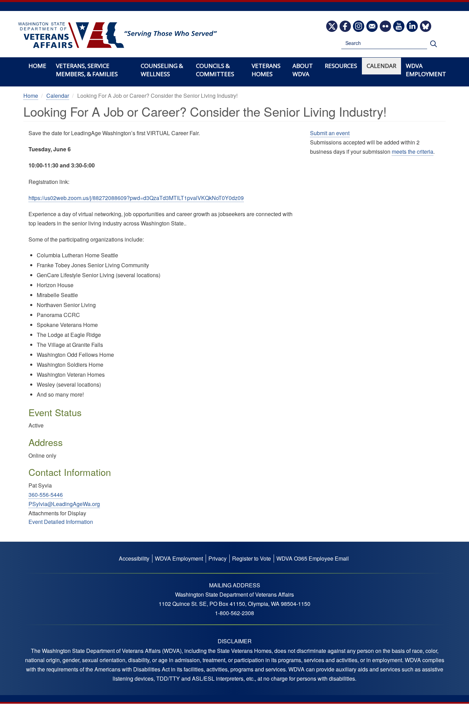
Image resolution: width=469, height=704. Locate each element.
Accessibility (134, 558)
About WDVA (303, 70)
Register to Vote (251, 558)
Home (37, 66)
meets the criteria (412, 151)
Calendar (381, 66)
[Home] (117, 35)
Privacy (217, 558)
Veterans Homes (266, 70)
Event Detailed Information (60, 522)
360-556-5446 (45, 494)
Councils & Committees (215, 70)
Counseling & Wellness (162, 70)
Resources (341, 66)
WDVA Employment (426, 70)
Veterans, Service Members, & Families (87, 70)
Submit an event (330, 133)
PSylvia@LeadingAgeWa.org (64, 504)
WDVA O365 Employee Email (312, 558)
